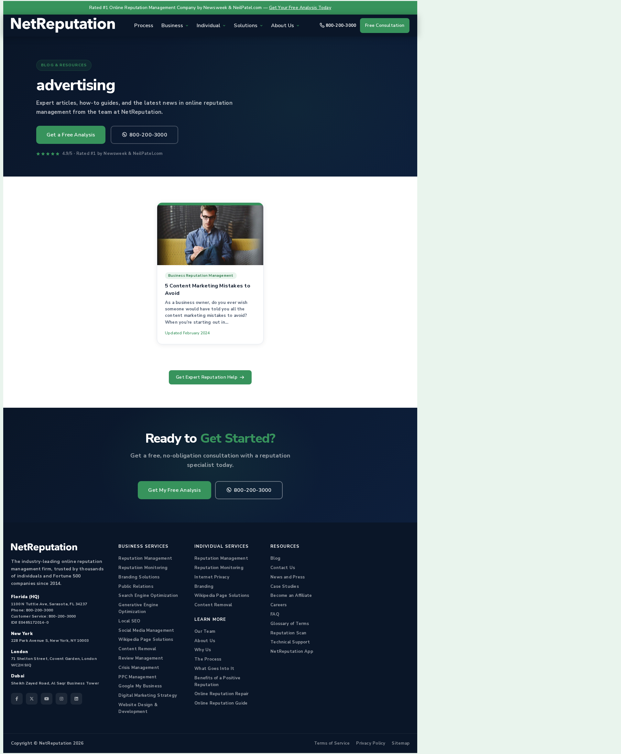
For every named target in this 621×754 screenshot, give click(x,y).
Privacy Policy (370, 743)
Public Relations (135, 586)
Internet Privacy (211, 577)
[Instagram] (61, 699)
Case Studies (284, 586)
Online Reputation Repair (221, 694)
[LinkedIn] (76, 699)
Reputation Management (145, 558)
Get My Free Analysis (174, 490)
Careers (278, 605)
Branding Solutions (138, 577)
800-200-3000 (341, 25)
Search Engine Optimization (148, 595)
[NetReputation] (44, 548)
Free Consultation (384, 25)
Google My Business (140, 686)
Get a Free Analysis (71, 134)
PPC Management (137, 677)
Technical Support (290, 642)
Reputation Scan (288, 633)
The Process (207, 659)
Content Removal (137, 649)
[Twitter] (32, 699)
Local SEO (129, 621)
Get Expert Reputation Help (206, 377)
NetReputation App (291, 651)
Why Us (202, 650)
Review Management (140, 658)
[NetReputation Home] (63, 25)
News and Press (287, 577)
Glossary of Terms (289, 624)
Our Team (204, 631)
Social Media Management (146, 630)
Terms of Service (332, 743)
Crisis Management (138, 668)
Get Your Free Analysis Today (300, 8)
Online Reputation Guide (220, 703)
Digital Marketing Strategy (147, 695)
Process (143, 25)
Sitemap (400, 743)
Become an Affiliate (291, 595)
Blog (275, 558)
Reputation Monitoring (143, 568)
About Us (204, 641)
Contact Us (282, 568)
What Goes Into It (214, 669)
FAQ (274, 614)
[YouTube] (46, 699)
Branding (203, 586)
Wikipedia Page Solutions (145, 639)
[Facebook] (17, 699)
